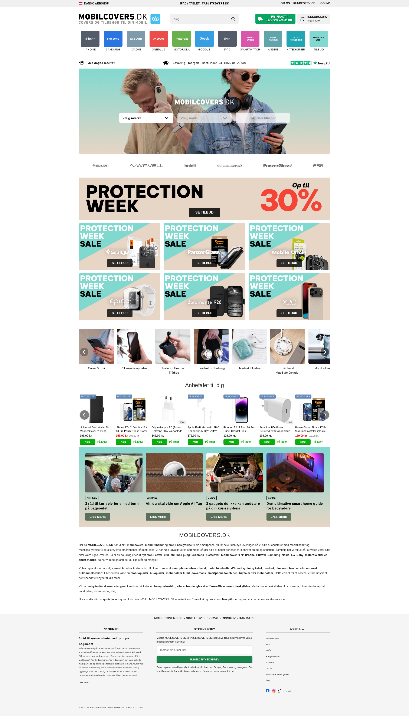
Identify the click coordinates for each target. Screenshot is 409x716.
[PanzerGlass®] (269, 165)
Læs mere (97, 516)
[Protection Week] (204, 103)
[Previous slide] (84, 352)
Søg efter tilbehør (263, 118)
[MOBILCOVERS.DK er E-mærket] (155, 19)
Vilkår (268, 650)
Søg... (269, 680)
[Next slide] (325, 352)
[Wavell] (138, 165)
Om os (285, 3)
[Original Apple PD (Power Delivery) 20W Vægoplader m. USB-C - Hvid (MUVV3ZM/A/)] (169, 409)
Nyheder (111, 628)
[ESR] (310, 165)
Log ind (324, 3)
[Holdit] (182, 165)
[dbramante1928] (221, 165)
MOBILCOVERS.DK (161, 599)
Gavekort (270, 662)
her (232, 671)
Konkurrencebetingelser (277, 674)
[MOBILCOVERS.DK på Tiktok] (279, 692)
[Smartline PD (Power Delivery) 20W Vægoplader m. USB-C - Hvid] (276, 409)
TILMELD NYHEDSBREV (204, 659)
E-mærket (198, 599)
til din (238, 555)
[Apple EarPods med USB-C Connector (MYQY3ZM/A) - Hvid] (205, 409)
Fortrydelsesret (273, 656)
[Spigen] (92, 165)
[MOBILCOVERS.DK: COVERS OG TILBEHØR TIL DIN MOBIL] (113, 19)
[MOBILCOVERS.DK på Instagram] (273, 692)
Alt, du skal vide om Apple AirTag (174, 503)
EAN (268, 644)
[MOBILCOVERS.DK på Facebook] (267, 692)
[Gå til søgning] (233, 19)
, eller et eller (202, 586)
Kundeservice (304, 3)
